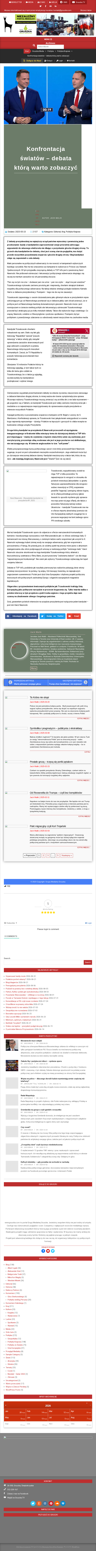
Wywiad (11, 1326)
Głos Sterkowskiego (16, 1296)
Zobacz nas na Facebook (17, 1494)
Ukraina (11, 1364)
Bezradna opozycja (14, 1014)
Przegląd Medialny (13, 1351)
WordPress (75, 1547)
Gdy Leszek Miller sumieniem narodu (21, 1017)
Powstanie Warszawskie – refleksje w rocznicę (25, 995)
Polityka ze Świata (15, 1345)
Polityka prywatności (23, 1547)
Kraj (63, 232)
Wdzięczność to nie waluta (17, 1007)
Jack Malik (28, 1043)
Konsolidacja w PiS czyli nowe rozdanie (22, 1001)
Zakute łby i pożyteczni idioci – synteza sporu (41, 1061)
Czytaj (87, 752)
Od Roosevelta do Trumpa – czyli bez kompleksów (56, 792)
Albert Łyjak (12, 1268)
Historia (9, 1287)
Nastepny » (67, 855)
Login (89, 923)
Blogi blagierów (12, 982)
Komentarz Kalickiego (15, 1303)
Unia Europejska (14, 1348)
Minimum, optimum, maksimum (19, 1020)
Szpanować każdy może (16, 976)
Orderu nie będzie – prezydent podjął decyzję (24, 1026)
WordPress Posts (13, 1390)
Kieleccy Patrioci (12, 1290)
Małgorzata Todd (15, 1274)
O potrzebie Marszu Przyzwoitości (20, 1029)
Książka (11, 1313)
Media (8, 1329)
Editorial (57, 232)
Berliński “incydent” (13, 1023)
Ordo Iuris (10, 1332)
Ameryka (11, 1361)
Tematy (9, 1367)
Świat (8, 1358)
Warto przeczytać (13, 1383)
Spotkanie (12, 1322)
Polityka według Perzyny (17, 1300)
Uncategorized (12, 1380)
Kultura (9, 1309)
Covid (10, 1371)
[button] (21, 616)
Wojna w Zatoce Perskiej (16, 1387)
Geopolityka (12, 1339)
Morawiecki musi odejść (31, 1041)
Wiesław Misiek (14, 1280)
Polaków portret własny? (16, 979)
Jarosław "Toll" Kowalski (35, 1084)
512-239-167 (12, 1489)
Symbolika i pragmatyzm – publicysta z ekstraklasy (56, 728)
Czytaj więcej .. (83, 718)
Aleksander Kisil (14, 1271)
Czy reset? (25, 1127)
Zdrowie (11, 1377)
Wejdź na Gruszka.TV (16, 1498)
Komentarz (10, 1293)
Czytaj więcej (84, 816)
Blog (7, 1265)
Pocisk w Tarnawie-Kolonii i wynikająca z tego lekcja (27, 998)
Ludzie (8, 1319)
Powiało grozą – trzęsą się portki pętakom (51, 761)
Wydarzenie (12, 1316)
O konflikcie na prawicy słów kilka (19, 1004)
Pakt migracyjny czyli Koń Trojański (48, 826)
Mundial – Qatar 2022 (16, 1374)
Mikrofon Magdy (14, 1277)
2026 (48, 1405)
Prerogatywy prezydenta (16, 985)
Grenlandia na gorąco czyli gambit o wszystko (41, 1110)
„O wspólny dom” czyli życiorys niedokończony (41, 1145)
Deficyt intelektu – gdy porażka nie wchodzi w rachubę (45, 1162)
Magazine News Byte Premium (52, 1547)
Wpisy (33, 668)
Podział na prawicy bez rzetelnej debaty (22, 989)
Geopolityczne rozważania (16, 1010)
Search (7, 958)
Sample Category (13, 1354)
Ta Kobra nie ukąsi (39, 697)
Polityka (9, 1335)
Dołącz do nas (48, 1247)
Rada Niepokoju (28, 1095)
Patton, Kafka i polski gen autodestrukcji (22, 992)
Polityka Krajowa (73, 232)
